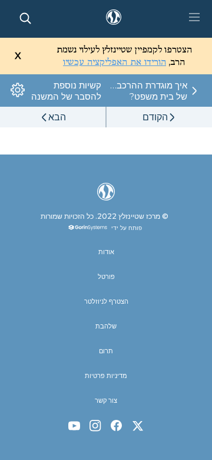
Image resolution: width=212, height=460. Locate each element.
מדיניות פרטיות (106, 376)
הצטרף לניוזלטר (106, 301)
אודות (106, 252)
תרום (106, 351)
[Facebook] (116, 426)
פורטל (106, 276)
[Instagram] (95, 426)
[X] (138, 426)
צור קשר (106, 400)
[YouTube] (74, 426)
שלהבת (106, 326)
